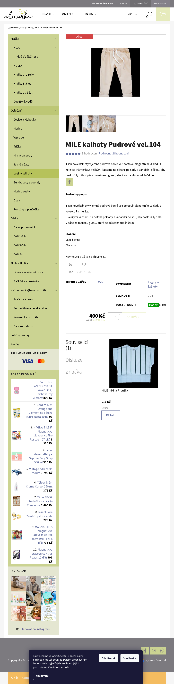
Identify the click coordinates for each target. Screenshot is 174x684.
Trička (17, 146)
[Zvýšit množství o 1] (119, 315)
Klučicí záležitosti (27, 57)
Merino (17, 128)
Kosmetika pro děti (25, 317)
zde (67, 667)
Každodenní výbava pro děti (28, 290)
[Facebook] (69, 182)
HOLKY (17, 66)
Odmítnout (108, 658)
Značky (15, 344)
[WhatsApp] (162, 650)
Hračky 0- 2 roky (23, 75)
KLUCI (17, 48)
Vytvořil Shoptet (156, 660)
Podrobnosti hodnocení (114, 153)
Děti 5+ (18, 254)
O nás (14, 678)
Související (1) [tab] (77, 345)
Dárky (14, 218)
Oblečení (16, 111)
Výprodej (18, 137)
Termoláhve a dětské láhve (30, 308)
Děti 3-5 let (20, 245)
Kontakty (27, 678)
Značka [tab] (74, 372)
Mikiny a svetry (22, 155)
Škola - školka (19, 263)
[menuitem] (48, 14)
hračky (15, 39)
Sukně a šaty (21, 164)
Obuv (16, 200)
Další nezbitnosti (23, 326)
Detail (110, 415)
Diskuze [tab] (74, 360)
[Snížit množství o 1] (119, 319)
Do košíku (134, 317)
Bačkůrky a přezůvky (26, 281)
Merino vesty (21, 191)
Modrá (104, 408)
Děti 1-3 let (20, 236)
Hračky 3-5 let (22, 84)
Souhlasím (129, 658)
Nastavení (42, 676)
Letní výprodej (20, 335)
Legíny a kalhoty (153, 284)
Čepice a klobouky (24, 120)
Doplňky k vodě (22, 102)
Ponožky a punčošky (26, 209)
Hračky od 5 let (22, 93)
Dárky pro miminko (25, 227)
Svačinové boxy (23, 299)
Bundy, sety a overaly (26, 182)
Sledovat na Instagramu (36, 629)
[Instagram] (154, 650)
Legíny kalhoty (22, 173)
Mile (100, 282)
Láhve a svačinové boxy (28, 272)
